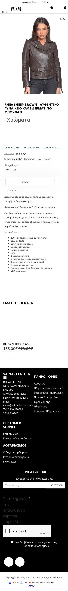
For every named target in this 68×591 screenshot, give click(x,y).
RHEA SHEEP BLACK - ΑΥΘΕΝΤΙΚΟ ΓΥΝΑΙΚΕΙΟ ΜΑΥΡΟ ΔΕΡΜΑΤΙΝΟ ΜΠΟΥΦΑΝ (32, 148)
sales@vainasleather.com (18, 405)
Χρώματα (18, 120)
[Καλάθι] (7, 355)
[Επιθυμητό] (14, 355)
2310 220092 (15, 409)
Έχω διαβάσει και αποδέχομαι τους (35, 544)
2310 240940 (10, 413)
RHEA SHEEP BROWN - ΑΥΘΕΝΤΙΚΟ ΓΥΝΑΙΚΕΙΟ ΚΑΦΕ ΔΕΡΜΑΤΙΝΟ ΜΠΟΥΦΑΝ (18, 344)
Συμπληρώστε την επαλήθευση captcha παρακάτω (15, 510)
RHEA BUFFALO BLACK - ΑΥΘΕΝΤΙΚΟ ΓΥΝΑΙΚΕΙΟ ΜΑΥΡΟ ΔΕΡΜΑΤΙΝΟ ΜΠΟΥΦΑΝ (12, 148)
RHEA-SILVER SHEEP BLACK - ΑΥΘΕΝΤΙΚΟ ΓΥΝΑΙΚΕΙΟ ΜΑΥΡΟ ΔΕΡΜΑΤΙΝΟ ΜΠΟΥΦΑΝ (52, 148)
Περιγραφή (12, 190)
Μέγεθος (10, 165)
